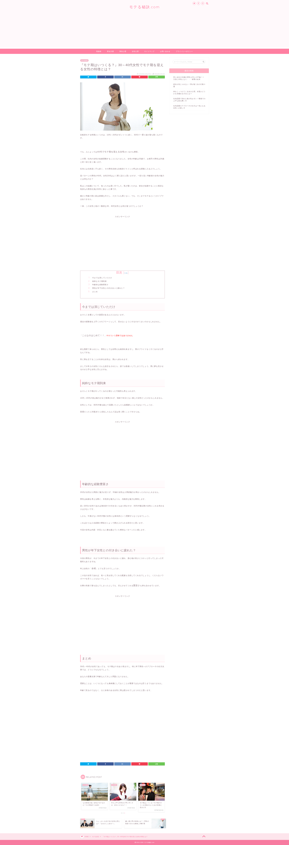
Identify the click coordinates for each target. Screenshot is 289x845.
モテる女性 (84, 60)
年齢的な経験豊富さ (100, 285)
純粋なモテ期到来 (99, 281)
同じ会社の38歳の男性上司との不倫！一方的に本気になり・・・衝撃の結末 (188, 78)
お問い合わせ (165, 51)
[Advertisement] (144, 32)
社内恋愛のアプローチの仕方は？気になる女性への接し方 (189, 107)
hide (126, 273)
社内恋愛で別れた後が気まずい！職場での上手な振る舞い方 (189, 100)
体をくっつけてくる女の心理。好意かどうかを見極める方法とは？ (189, 93)
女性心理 (135, 51)
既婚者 (98, 51)
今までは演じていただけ (102, 278)
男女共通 (110, 51)
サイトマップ (149, 51)
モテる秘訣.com (144, 7)
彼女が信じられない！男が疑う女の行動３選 (189, 85)
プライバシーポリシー (184, 51)
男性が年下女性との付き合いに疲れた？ (108, 288)
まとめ (95, 292)
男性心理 (122, 51)
